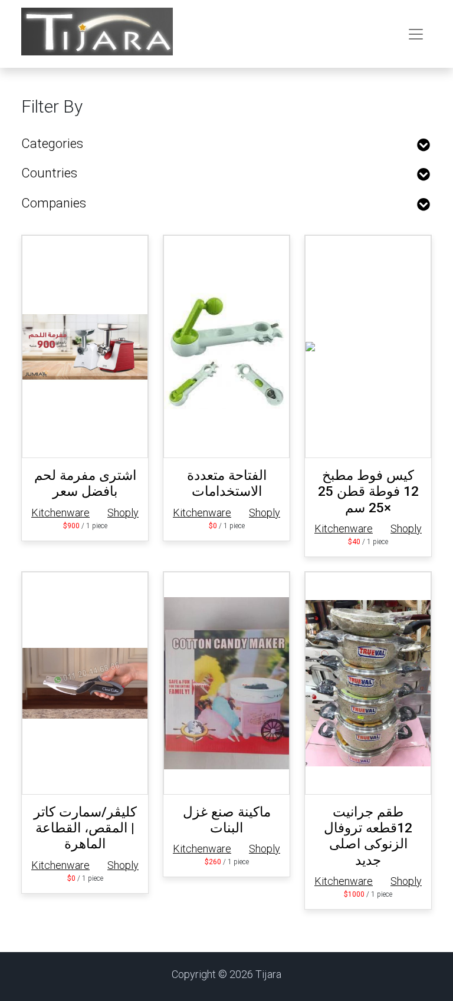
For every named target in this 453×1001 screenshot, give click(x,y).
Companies (53, 203)
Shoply (123, 512)
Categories (52, 143)
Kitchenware (60, 512)
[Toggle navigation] (416, 34)
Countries (49, 173)
